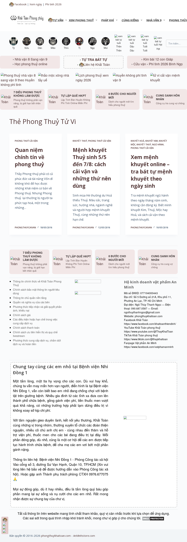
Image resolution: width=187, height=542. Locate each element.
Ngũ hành (158, 144)
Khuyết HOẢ (137, 140)
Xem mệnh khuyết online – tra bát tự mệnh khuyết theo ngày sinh (151, 171)
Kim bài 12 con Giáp (158, 59)
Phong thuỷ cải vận (26, 140)
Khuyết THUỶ (80, 140)
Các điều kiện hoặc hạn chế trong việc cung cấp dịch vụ (35, 321)
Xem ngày (36, 4)
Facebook (20, 4)
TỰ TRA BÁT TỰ (94, 59)
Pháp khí (107, 20)
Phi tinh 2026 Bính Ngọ (166, 63)
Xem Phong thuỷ (81, 20)
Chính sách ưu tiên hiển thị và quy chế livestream (35, 334)
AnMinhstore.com (84, 535)
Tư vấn (58, 20)
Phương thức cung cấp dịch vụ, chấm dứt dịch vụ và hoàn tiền (37, 342)
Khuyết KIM (151, 140)
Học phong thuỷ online (31, 63)
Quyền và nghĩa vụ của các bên (31, 302)
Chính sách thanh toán (26, 327)
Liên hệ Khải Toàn (97, 64)
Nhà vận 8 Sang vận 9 (31, 59)
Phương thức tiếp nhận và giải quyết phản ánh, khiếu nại (37, 308)
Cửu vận (139, 63)
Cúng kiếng (130, 20)
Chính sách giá (21, 315)
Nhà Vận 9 (153, 20)
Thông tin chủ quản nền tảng (29, 298)
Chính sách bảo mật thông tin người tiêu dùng (36, 291)
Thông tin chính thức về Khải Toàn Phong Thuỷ (37, 283)
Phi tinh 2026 (53, 4)
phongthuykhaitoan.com (56, 535)
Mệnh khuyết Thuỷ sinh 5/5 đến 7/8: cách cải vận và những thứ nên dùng (92, 167)
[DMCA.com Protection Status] (153, 517)
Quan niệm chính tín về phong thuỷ (29, 157)
